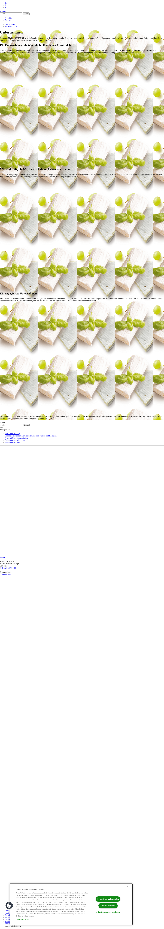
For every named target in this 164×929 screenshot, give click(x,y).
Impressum (9, 924)
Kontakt (8, 913)
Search (26, 14)
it (5, 7)
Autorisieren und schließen (108, 899)
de (6, 3)
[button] (9, 905)
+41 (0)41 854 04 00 (8, 568)
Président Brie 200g (12, 434)
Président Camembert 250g (15, 440)
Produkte (8, 18)
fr (5, 5)
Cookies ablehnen (108, 906)
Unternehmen (10, 24)
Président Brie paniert (13, 442)
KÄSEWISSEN (11, 26)
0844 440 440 (5, 574)
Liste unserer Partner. (22, 919)
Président (3, 11)
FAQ (7, 911)
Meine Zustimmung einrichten (108, 912)
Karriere (8, 922)
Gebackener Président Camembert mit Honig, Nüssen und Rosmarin (31, 436)
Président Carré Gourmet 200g (16, 438)
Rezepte (8, 20)
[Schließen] (127, 887)
